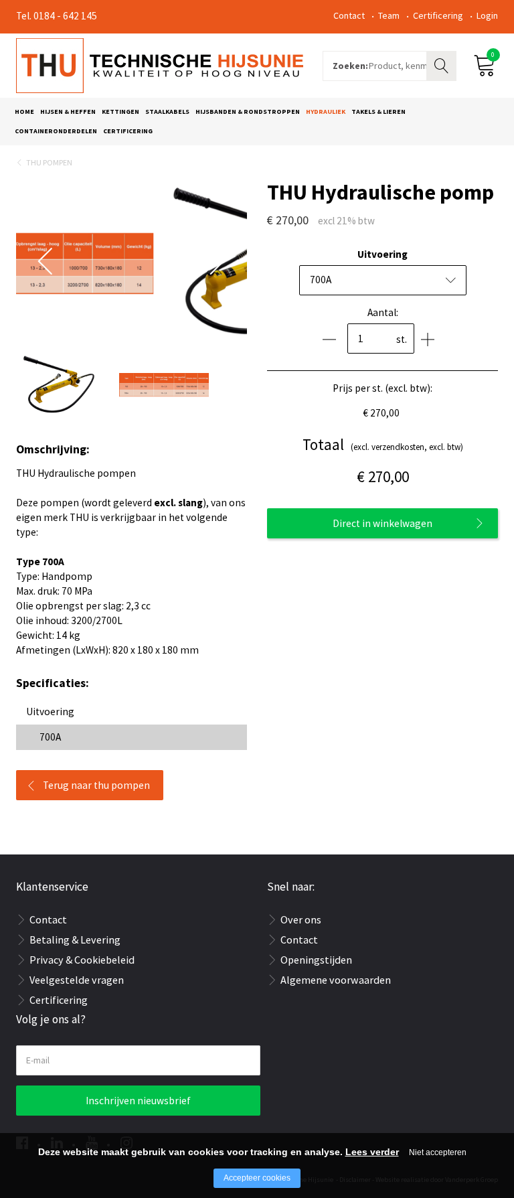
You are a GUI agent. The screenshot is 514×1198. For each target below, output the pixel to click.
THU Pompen (49, 162)
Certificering (438, 15)
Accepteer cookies (257, 1178)
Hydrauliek (325, 111)
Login (487, 15)
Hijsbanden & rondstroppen (247, 111)
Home (24, 111)
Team (389, 15)
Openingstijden (316, 959)
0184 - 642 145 (65, 15)
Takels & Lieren (378, 111)
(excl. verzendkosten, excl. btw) (383, 444)
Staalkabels (167, 111)
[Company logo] (159, 64)
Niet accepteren (437, 1152)
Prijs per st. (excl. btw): (382, 388)
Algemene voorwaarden (335, 979)
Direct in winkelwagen (382, 523)
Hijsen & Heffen (68, 111)
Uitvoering (382, 254)
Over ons (300, 919)
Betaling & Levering (74, 939)
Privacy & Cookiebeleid (82, 959)
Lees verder (372, 1151)
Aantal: (382, 312)
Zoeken (443, 64)
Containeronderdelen (56, 131)
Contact (349, 15)
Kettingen (120, 111)
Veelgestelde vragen (76, 979)
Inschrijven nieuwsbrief (138, 1100)
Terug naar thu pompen (96, 785)
